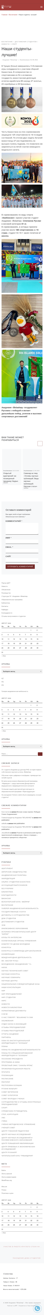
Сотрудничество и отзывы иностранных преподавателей (21, 1103)
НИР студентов (9, 997)
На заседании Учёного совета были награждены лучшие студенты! (21, 796)
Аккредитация (8, 878)
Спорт (4, 1108)
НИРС (4, 1001)
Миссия (4, 1186)
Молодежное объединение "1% (16, 964)
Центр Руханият (9, 1152)
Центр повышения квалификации (18, 1143)
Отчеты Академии (10, 1034)
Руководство (6, 593)
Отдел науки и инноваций (14, 1024)
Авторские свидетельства (14, 872)
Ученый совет (8, 1127)
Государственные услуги (14, 912)
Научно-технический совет (15, 971)
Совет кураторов (10, 1095)
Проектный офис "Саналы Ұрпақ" (17, 1065)
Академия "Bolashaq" (10, 60)
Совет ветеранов (10, 1092)
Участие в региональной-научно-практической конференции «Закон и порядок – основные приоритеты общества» (21, 835)
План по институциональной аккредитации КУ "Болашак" (16, 1041)
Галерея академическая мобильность (15, 691)
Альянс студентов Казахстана (16, 882)
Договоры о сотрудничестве (15, 915)
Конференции (8, 954)
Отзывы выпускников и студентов (14, 616)
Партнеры (6, 1037)
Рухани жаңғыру (9, 1089)
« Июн (4, 656)
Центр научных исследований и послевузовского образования (17, 1139)
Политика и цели (7, 1193)
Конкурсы (6, 947)
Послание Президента (12, 1059)
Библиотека (6, 603)
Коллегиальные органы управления (19, 941)
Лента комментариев (9, 1177)
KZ (2, 678)
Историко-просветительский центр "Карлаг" (19, 933)
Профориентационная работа (16, 1069)
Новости (4, 586)
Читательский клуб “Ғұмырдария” (17, 1156)
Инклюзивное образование (15, 928)
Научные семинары (11, 977)
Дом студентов (9, 918)
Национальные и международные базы (21, 984)
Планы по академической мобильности (21, 1050)
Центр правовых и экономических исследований (18, 1148)
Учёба (4, 1121)
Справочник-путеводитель (14, 1111)
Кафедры (5, 609)
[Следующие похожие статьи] (40, 443)
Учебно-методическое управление (18, 1124)
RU (3, 682)
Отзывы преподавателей (13, 1027)
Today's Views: (9, 1282)
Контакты (5, 606)
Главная (4, 14)
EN (3, 685)
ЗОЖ (3, 925)
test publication (19, 823)
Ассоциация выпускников (14, 885)
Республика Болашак (12, 1085)
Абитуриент (7, 868)
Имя (8, 538)
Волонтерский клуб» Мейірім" (16, 902)
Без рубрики (7, 888)
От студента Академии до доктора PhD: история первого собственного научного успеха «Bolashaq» (21, 771)
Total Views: (8, 1285)
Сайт (8, 556)
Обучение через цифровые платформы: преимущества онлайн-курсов (21, 776)
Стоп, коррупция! (10, 1114)
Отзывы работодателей (13, 1031)
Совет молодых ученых (13, 1098)
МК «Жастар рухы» (10, 961)
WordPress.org (7, 1180)
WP (16, 1305)
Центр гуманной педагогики (15, 1131)
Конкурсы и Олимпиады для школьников (21, 951)
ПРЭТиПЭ (6, 1072)
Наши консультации (11, 987)
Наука (4, 967)
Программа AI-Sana (11, 1062)
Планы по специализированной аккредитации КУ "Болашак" (17, 1054)
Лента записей (7, 1174)
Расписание (7, 1079)
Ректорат (6, 1082)
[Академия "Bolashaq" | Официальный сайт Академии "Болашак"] (6, 6)
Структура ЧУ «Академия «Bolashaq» (15, 596)
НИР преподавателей (12, 994)
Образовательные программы (12, 599)
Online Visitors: (9, 1278)
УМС (3, 1118)
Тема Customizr (32, 1305)
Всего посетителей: (11, 1289)
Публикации (7, 1075)
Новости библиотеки (12, 1007)
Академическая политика (14, 875)
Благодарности (7, 613)
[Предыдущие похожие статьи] (34, 443)
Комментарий (14, 521)
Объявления (6, 589)
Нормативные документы (14, 1011)
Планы (5, 1046)
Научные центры (9, 981)
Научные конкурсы (11, 974)
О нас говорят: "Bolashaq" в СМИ (17, 1017)
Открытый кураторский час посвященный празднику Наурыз (10, 477)
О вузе (5, 1014)
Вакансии (6, 898)
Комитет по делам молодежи (16, 944)
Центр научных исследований (16, 1134)
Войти (4, 1170)
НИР (3, 991)
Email (9, 547)
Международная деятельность (17, 957)
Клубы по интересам (12, 937)
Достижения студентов (13, 922)
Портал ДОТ (6, 583)
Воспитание (13, 14)
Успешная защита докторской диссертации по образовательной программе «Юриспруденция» (18, 790)
